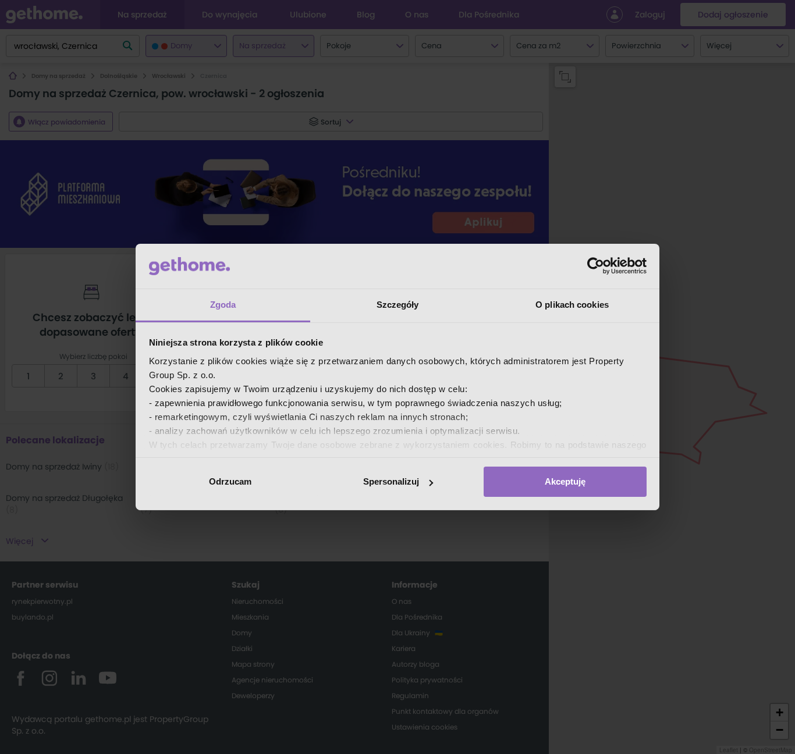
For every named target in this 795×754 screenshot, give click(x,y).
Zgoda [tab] (223, 305)
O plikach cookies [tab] (572, 305)
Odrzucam (230, 481)
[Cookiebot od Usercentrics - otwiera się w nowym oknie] (596, 266)
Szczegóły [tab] (398, 305)
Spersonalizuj (391, 481)
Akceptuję (565, 481)
